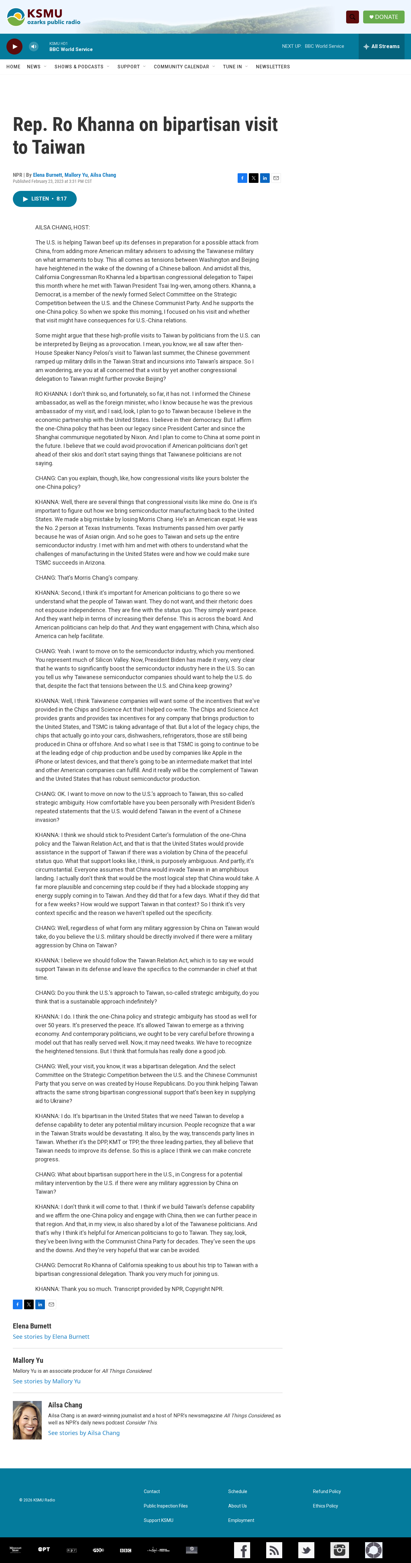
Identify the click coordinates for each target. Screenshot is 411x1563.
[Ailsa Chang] (27, 1420)
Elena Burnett (47, 175)
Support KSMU (158, 1520)
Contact (152, 1491)
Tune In (232, 66)
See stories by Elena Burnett (51, 1336)
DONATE (386, 16)
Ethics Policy (325, 1506)
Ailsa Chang (103, 175)
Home (13, 66)
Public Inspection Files (166, 1506)
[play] (14, 46)
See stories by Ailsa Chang (84, 1433)
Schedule (237, 1491)
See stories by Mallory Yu (47, 1381)
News (34, 66)
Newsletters (273, 66)
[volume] (33, 46)
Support (129, 66)
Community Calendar (181, 66)
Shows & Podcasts (79, 66)
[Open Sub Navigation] (45, 66)
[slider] (44, 46)
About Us (237, 1506)
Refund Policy (327, 1491)
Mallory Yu (76, 175)
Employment (241, 1520)
